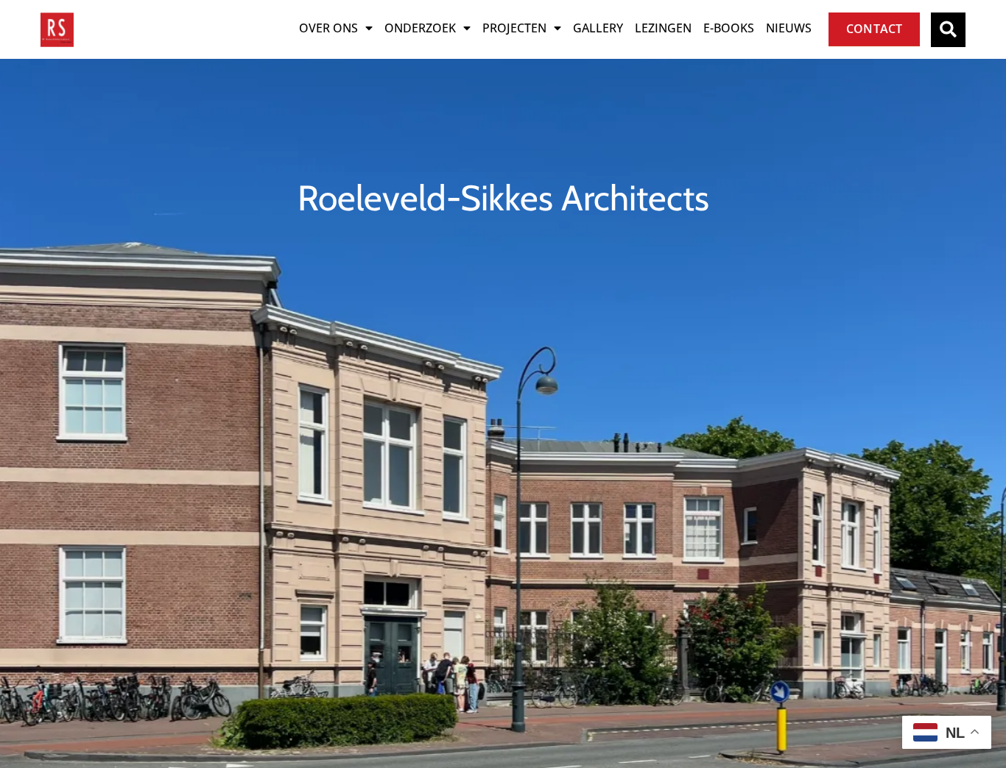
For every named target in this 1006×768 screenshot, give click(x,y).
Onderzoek (420, 28)
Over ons (328, 28)
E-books (728, 28)
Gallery (598, 28)
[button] (948, 30)
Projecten (514, 28)
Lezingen (663, 28)
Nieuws (789, 28)
